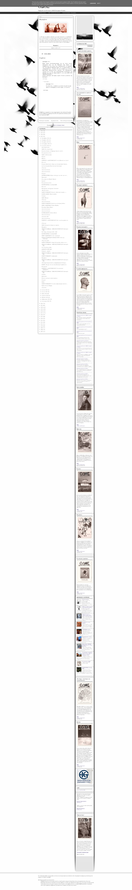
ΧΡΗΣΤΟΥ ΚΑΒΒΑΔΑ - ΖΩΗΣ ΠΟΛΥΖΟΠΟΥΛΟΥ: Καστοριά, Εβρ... (55, 229)
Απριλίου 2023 (45, 295)
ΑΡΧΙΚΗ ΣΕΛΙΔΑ (42, 12)
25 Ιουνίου (44, 168)
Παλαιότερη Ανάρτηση (66, 120)
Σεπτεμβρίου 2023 (46, 143)
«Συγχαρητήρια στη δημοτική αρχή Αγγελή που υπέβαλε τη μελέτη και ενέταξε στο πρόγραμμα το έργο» (87, 654)
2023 (42, 136)
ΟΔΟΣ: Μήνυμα (45, 197)
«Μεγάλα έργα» (45, 190)
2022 (42, 303)
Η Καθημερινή (79, 802)
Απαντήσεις (46, 81)
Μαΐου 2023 (44, 293)
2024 (42, 134)
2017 (42, 312)
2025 (42, 132)
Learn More (93, 3)
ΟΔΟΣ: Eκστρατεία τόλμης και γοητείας (50, 225)
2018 (42, 311)
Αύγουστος (44, 287)
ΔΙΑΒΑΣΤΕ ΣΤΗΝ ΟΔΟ (47, 249)
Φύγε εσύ (44, 162)
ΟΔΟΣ (78, 87)
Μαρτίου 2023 (45, 297)
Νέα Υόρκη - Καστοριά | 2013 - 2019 (49, 232)
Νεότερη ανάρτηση (44, 120)
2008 (42, 329)
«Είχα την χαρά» (45, 240)
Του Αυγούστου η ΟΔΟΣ (86, 661)
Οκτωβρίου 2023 (45, 142)
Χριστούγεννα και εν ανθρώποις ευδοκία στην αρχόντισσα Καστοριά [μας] (87, 614)
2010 (42, 326)
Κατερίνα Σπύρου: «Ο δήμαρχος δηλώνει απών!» (52, 151)
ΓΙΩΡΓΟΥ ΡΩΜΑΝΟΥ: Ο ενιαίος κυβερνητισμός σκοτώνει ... (55, 283)
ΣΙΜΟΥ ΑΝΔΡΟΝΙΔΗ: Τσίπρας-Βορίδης (50, 205)
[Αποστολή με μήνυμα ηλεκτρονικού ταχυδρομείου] (44, 54)
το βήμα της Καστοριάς (81, 88)
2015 (42, 316)
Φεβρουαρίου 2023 (46, 299)
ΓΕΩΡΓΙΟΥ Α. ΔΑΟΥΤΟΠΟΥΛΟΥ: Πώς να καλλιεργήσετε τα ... (55, 221)
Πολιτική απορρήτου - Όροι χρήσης (69, 12)
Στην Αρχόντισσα (45, 147)
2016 (42, 314)
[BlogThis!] (46, 54)
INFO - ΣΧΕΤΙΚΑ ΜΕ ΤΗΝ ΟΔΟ (54, 12)
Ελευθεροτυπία (79, 809)
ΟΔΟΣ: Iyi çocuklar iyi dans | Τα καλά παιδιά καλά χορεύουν (87, 607)
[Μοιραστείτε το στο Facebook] (48, 54)
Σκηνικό (43, 156)
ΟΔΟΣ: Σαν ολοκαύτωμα (47, 149)
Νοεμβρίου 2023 (45, 140)
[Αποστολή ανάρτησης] (42, 53)
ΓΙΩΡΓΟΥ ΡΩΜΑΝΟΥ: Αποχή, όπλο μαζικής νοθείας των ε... (55, 242)
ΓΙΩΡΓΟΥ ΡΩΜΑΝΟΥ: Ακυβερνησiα (49, 256)
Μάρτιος (43, 158)
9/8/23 (49, 61)
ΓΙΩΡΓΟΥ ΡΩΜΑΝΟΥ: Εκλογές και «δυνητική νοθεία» (53, 203)
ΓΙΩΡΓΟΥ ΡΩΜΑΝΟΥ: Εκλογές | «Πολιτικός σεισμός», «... (54, 192)
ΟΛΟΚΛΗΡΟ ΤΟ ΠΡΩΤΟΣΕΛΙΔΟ (82, 852)
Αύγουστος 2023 (45, 216)
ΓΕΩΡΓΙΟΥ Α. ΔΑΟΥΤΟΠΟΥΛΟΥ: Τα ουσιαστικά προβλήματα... (52, 269)
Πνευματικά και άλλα (46, 152)
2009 (42, 327)
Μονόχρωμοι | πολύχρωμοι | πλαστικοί (50, 188)
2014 (42, 318)
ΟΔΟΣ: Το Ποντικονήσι (47, 154)
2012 (42, 322)
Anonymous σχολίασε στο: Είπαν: (82, 358)
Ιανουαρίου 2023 (46, 301)
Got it (98, 3)
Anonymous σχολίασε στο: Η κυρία (82, 340)
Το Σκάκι (44, 196)
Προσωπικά (44, 177)
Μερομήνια (44, 227)
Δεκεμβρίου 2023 (45, 138)
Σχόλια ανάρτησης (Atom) (58, 125)
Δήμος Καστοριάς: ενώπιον (87, 636)
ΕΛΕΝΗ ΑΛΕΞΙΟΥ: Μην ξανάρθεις (49, 194)
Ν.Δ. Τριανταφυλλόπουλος (81, 801)
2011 (42, 324)
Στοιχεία (44, 173)
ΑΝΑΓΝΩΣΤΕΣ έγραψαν (86, 629)
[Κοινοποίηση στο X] (47, 54)
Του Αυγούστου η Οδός (47, 247)
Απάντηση (45, 78)
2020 (42, 307)
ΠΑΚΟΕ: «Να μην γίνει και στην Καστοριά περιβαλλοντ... (54, 264)
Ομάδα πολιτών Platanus (47, 285)
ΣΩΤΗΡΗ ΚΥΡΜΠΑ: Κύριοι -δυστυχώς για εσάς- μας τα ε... (55, 175)
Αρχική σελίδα (54, 120)
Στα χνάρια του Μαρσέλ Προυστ (49, 179)
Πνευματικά (44, 266)
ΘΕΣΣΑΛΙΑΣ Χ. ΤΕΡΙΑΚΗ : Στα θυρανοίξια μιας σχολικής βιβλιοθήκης (87, 645)
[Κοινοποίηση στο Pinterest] (50, 54)
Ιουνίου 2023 (45, 291)
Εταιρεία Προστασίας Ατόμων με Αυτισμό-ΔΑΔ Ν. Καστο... (55, 164)
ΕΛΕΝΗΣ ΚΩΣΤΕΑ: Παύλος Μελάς (49, 212)
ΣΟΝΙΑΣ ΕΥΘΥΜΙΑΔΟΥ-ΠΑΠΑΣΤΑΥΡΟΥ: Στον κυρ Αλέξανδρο (53, 238)
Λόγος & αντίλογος (85, 599)
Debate (43, 282)
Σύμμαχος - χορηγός (46, 251)
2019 (42, 309)
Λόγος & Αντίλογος (46, 169)
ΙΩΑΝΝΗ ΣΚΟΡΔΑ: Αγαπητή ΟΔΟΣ (49, 184)
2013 (42, 320)
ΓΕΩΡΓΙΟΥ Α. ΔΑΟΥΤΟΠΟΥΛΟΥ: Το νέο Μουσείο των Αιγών (55, 160)
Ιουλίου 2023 (45, 290)
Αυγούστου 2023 (45, 145)
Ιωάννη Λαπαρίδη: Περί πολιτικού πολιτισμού (52, 166)
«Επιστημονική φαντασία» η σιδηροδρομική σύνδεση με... (54, 262)
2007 (42, 331)
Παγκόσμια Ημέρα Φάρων (47, 207)
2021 (42, 305)
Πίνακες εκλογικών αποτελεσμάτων (49, 278)
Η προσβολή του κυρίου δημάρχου (86, 623)
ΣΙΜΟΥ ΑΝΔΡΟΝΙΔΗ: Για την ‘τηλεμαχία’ (51, 235)
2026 (42, 131)
